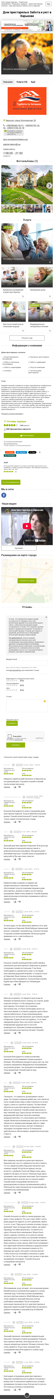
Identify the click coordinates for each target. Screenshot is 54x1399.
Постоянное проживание (13, 259)
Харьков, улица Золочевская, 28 (21, 120)
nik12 (6, 832)
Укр (48, 4)
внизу (30, 757)
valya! (6, 949)
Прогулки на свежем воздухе (15, 69)
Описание (8, 82)
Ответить (7, 787)
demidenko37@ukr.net (12, 797)
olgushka (7, 1147)
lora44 (6, 462)
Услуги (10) (21, 82)
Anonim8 (7, 1322)
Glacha (6, 1274)
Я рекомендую (28, 435)
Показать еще (27, 338)
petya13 (6, 869)
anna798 (7, 912)
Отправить (16, 745)
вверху (36, 757)
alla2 (5, 1083)
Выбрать (13, 723)
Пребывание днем (37, 290)
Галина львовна (9, 1202)
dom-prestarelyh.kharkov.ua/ (15, 139)
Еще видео (19, 548)
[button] (50, 167)
